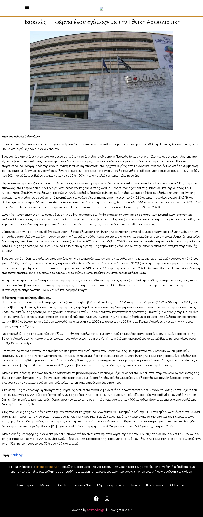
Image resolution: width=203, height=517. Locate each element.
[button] (27, 8)
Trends (135, 485)
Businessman (155, 485)
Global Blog (178, 485)
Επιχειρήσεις (25, 485)
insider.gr (16, 455)
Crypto (62, 485)
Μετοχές (46, 485)
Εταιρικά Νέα (82, 485)
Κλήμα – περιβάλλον (111, 485)
